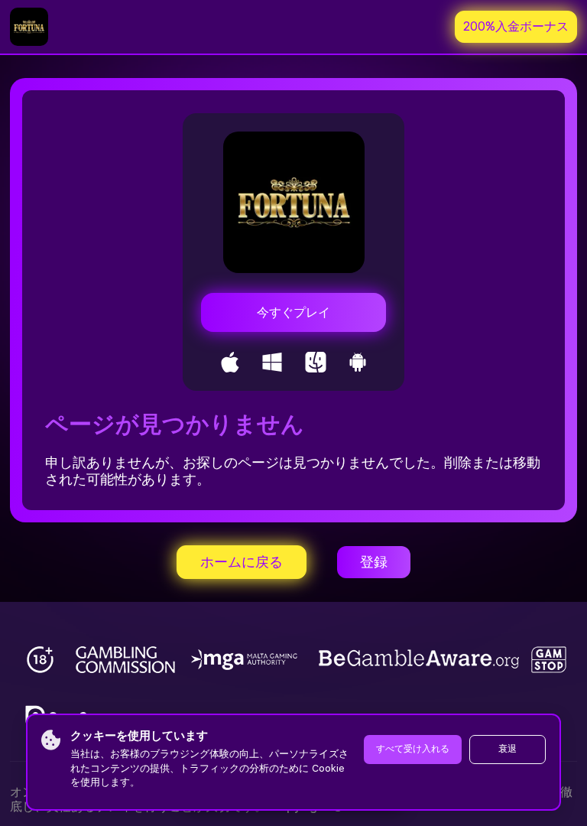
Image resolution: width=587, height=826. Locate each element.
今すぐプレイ (293, 312)
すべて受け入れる (412, 748)
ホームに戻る (241, 562)
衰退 (507, 748)
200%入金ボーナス (516, 26)
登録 (374, 562)
